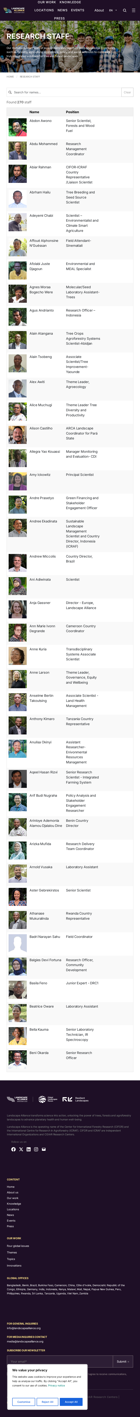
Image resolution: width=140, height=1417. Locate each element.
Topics (11, 1259)
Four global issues (18, 1245)
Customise (23, 1401)
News (10, 1214)
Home (10, 1186)
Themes (12, 1252)
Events (11, 1220)
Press (10, 1226)
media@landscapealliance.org (25, 1341)
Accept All (71, 1401)
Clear (127, 92)
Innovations (14, 1265)
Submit (122, 1361)
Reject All (47, 1401)
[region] (47, 1387)
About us (12, 1192)
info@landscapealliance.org (23, 1328)
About (99, 10)
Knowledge (14, 1203)
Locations (13, 1209)
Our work (12, 1198)
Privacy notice (56, 1385)
